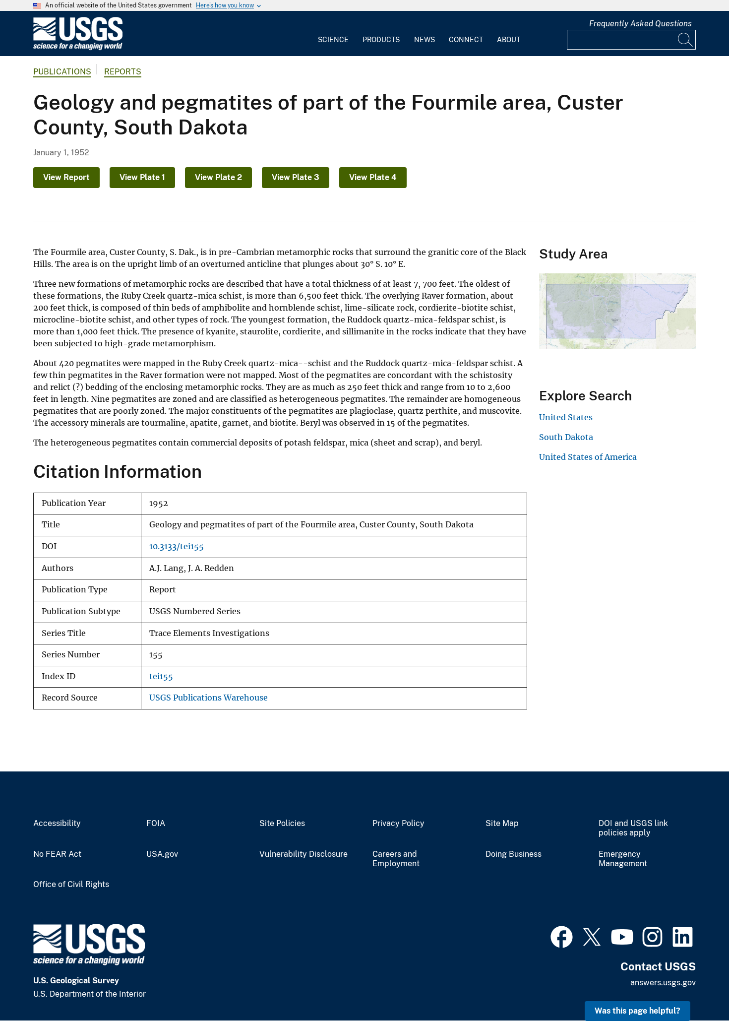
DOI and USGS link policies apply (633, 828)
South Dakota (566, 437)
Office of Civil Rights (71, 884)
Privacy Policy (398, 823)
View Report (66, 177)
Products (381, 40)
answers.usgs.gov (663, 982)
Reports (122, 71)
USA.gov (162, 854)
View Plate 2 (218, 177)
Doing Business (514, 854)
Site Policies (282, 823)
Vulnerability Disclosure (303, 854)
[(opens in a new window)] (561, 936)
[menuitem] (333, 34)
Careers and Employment (396, 859)
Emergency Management (623, 859)
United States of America (588, 457)
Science (333, 40)
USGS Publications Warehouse (208, 697)
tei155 (161, 676)
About (508, 40)
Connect (466, 40)
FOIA (155, 823)
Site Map (502, 823)
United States (566, 417)
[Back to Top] (693, 985)
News (424, 40)
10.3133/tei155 (176, 546)
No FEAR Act (57, 854)
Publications (62, 71)
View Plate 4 (373, 177)
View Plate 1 (142, 177)
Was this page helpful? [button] (637, 1011)
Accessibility (57, 823)
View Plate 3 (295, 177)
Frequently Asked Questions (640, 23)
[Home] (77, 48)
